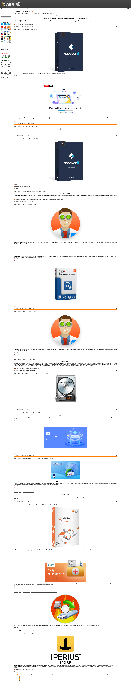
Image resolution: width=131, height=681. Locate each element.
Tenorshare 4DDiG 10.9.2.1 (29, 424)
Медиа (15, 8)
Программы (4, 8)
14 (107, 674)
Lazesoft (49, 628)
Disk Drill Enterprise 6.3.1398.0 (29, 204)
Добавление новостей (6, 56)
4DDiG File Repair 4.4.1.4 (28, 492)
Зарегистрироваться (5, 19)
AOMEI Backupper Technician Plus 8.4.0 (32, 252)
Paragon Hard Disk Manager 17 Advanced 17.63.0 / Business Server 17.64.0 (40, 504)
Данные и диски (17, 13)
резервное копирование (33, 199)
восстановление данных (20, 24)
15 (114, 674)
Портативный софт (26, 13)
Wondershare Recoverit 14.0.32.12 (30, 29)
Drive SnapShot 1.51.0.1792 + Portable (40, 373)
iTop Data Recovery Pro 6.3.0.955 (30, 126)
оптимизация (17, 199)
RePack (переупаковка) (29, 24)
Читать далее (16, 22)
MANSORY (18, 26)
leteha (17, 78)
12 (93, 674)
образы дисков (28, 407)
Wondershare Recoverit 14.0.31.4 (30, 138)
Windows (17, 628)
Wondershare (27, 186)
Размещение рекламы (6, 55)
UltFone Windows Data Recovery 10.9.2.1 (32, 412)
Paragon (50, 199)
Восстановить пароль (5, 18)
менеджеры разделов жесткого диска (59, 199)
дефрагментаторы (24, 199)
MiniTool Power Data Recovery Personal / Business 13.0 (44, 13)
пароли (20, 628)
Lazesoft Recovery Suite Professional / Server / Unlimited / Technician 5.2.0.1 (40, 592)
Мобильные (37, 8)
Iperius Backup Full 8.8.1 (28, 633)
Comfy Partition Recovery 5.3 (29, 557)
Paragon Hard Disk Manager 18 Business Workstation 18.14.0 (36, 191)
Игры (10, 8)
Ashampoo (17, 368)
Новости (44, 8)
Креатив (22, 8)
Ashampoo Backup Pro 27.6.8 (29, 359)
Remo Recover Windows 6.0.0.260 (30, 265)
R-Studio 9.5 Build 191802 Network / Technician (42, 458)
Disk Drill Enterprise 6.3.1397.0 (29, 311)
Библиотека (29, 8)
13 (100, 674)
